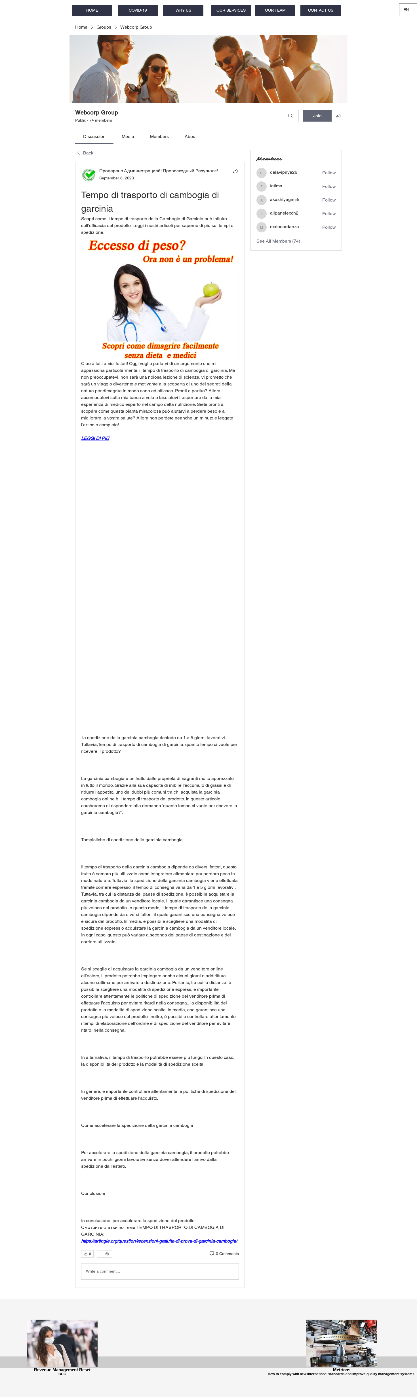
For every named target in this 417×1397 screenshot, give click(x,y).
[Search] (290, 116)
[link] (94, 136)
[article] (160, 725)
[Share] (235, 171)
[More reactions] (104, 1254)
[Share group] (338, 115)
